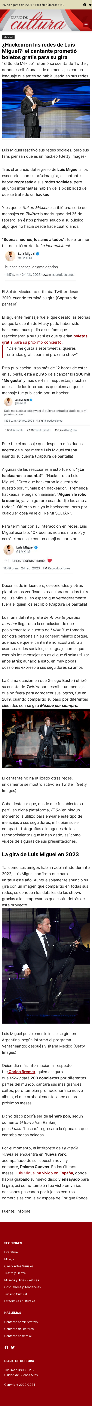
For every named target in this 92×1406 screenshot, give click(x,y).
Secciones (13, 1243)
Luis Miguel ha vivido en (44, 1173)
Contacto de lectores (19, 1329)
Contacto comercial (17, 1336)
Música (8, 36)
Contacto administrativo (21, 1322)
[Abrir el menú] (86, 24)
